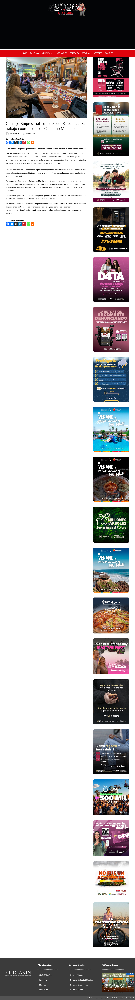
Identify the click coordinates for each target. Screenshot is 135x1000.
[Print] (32, 142)
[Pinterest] (24, 142)
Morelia (42, 985)
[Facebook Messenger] (12, 142)
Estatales (74, 53)
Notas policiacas (77, 975)
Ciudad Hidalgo (45, 975)
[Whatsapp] (28, 142)
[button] (113, 992)
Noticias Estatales (77, 990)
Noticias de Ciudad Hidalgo (81, 980)
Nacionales (62, 53)
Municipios (47, 53)
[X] (16, 142)
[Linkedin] (20, 142)
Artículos (86, 53)
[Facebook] (8, 142)
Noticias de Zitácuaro (79, 985)
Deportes (98, 53)
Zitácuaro (43, 980)
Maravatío (43, 990)
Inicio (24, 53)
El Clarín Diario (14, 133)
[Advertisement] (67, 34)
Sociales (109, 53)
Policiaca (34, 53)
